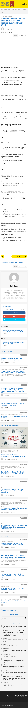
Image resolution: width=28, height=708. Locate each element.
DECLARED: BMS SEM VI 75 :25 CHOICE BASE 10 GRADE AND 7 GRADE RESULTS (13, 372)
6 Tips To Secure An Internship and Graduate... (7, 696)
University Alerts (18, 369)
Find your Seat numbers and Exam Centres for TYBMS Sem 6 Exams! (15, 684)
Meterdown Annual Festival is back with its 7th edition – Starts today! (13, 404)
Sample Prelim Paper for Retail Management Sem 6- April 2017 (13, 472)
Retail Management (13, 466)
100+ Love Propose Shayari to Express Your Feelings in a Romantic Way (14, 626)
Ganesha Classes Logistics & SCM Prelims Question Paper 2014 (14, 343)
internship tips (10, 541)
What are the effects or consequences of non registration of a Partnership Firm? (15, 661)
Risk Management (4, 485)
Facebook (15, 312)
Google (15, 316)
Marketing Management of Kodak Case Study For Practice (15, 650)
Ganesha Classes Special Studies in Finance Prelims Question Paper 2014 (13, 331)
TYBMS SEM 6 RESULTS (9, 656)
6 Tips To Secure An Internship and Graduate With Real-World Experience (12, 359)
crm (13, 451)
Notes (2, 386)
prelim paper (3, 467)
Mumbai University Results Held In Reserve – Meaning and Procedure (14, 667)
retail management (18, 467)
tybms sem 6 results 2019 (16, 414)
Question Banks (4, 450)
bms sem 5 (3, 503)
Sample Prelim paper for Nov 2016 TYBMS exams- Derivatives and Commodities (14, 527)
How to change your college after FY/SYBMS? (15, 672)
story (24, 369)
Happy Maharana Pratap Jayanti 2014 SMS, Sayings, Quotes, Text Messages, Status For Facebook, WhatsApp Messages (14, 678)
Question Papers (7, 16)
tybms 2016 (6, 504)
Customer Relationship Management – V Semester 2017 (13, 455)
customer (16, 451)
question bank (10, 467)
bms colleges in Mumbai (6, 451)
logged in (12, 309)
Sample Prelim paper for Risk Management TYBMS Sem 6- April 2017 (12, 490)
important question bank (6, 484)
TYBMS (9, 414)
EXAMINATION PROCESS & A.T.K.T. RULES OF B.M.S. (15, 640)
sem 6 (24, 467)
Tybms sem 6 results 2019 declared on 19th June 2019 (14, 417)
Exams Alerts (4, 369)
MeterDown (6, 586)
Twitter (15, 319)
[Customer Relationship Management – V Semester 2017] (14, 438)
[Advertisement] (14, 52)
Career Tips (3, 541)
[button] (22, 4)
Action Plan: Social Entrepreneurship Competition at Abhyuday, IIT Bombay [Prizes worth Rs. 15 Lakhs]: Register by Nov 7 (12, 390)
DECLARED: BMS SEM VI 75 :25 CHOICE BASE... (20, 696)
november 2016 (9, 503)
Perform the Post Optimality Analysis (12, 646)
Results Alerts (11, 369)
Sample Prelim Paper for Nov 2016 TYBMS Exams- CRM (14, 509)
